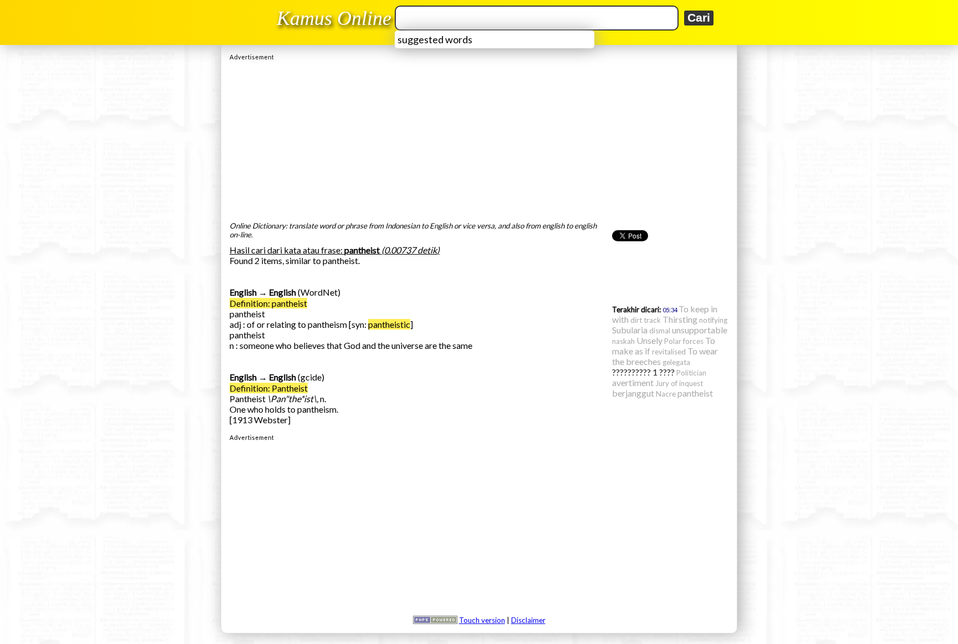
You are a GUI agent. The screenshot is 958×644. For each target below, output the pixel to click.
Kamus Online (334, 18)
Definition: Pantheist (269, 388)
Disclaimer (528, 620)
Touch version (482, 620)
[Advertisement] (479, 138)
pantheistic (389, 324)
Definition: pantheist (268, 303)
